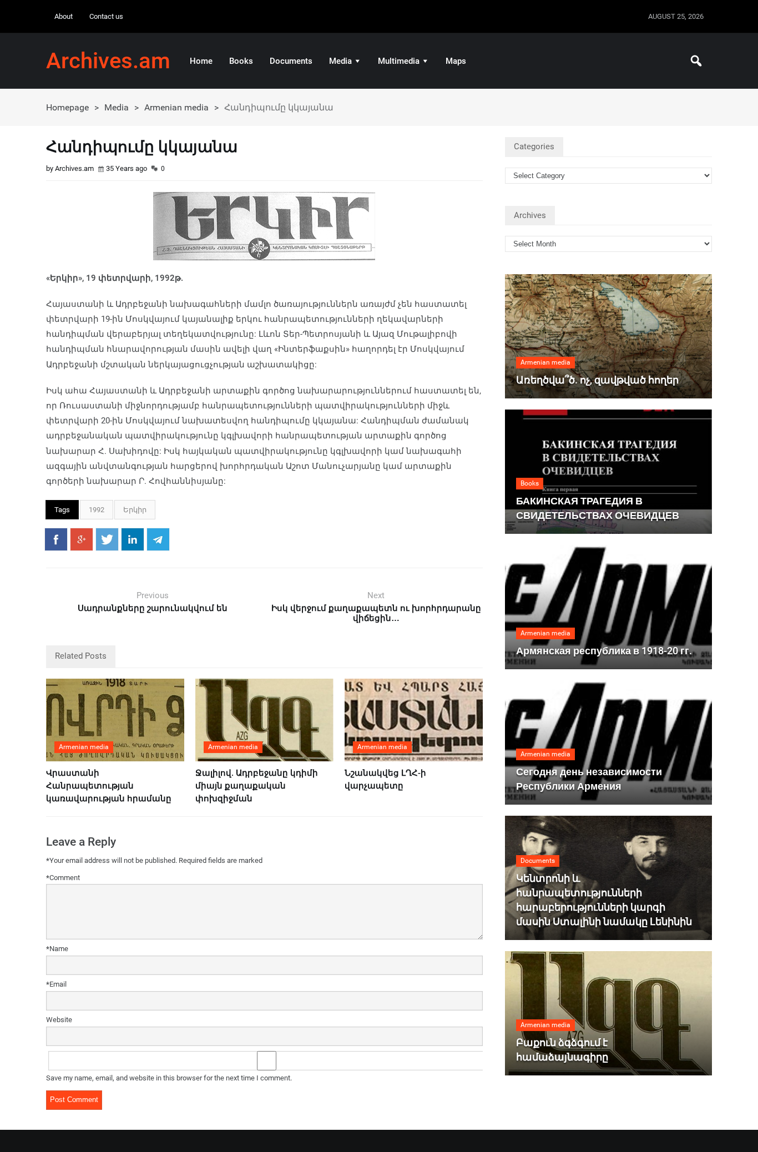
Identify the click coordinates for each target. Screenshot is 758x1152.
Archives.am (108, 61)
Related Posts (81, 656)
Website (59, 1019)
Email (56, 984)
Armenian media (176, 107)
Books (241, 61)
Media (340, 61)
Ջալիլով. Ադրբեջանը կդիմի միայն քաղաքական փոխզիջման (256, 786)
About (63, 16)
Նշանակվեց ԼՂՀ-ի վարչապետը (385, 779)
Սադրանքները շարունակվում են (153, 608)
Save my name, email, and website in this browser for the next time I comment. (169, 1078)
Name (57, 948)
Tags (62, 510)
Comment (63, 877)
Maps (456, 61)
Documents (291, 61)
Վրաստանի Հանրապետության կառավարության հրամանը (108, 786)
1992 (96, 510)
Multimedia (399, 61)
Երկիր (134, 510)
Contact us (106, 16)
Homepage (67, 107)
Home (201, 61)
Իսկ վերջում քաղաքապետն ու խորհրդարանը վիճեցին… (376, 613)
